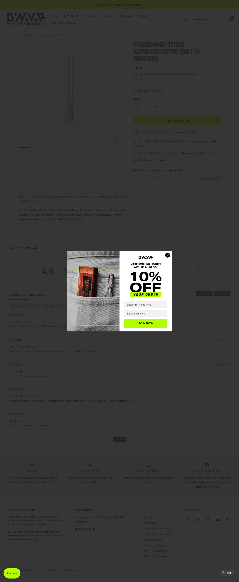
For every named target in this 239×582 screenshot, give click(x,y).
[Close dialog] (167, 255)
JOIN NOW (145, 323)
